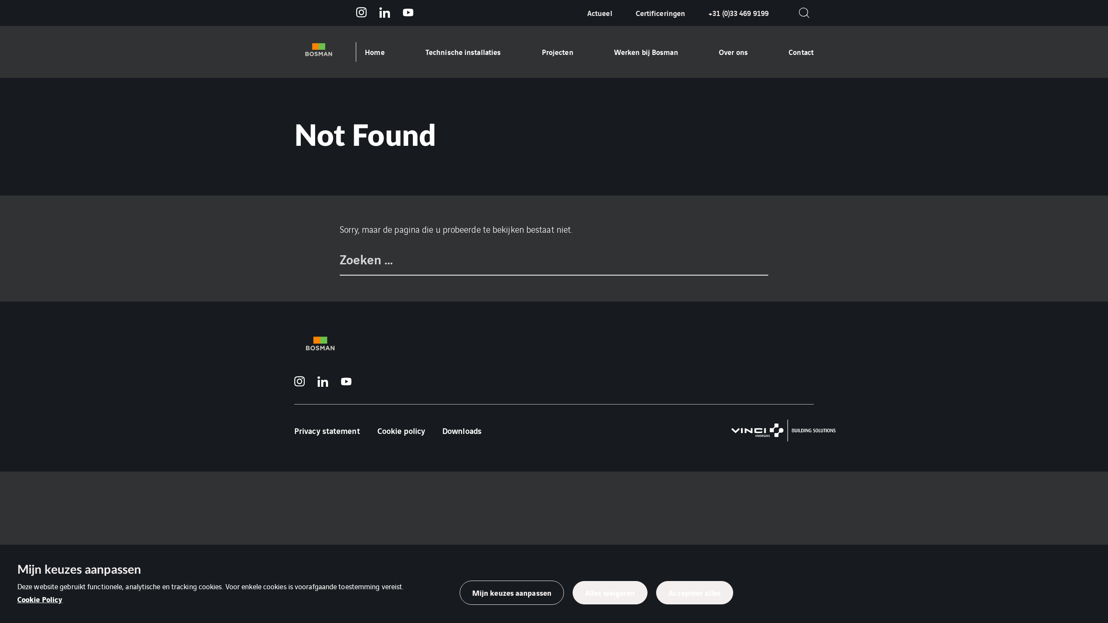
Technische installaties (463, 51)
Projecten (557, 51)
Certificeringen (661, 12)
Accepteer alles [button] (695, 592)
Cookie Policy (39, 599)
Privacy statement (327, 430)
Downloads (462, 430)
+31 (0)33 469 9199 (739, 12)
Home (374, 51)
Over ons (733, 51)
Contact (801, 51)
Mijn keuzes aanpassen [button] (511, 592)
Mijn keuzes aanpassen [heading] (79, 570)
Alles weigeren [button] (610, 592)
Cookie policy (401, 430)
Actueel (599, 12)
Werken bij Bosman (646, 51)
